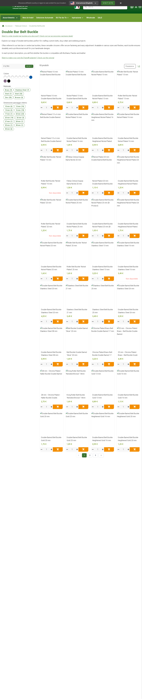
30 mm (8, 125)
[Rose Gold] (16, 77)
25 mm (9, 118)
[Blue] (30, 77)
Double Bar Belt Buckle (37, 26)
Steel (8, 94)
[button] (63, 18)
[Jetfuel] (27, 77)
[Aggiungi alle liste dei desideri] (60, 73)
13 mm (20, 106)
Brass (8, 90)
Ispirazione (76, 18)
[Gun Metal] (19, 77)
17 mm (8, 114)
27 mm (8, 121)
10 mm (8, 106)
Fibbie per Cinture (21, 26)
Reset (29, 66)
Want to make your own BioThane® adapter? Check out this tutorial (28, 58)
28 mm (19, 121)
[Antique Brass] (12, 77)
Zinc (8, 97)
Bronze (19, 97)
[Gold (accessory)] (8, 77)
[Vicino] (121, 3)
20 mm (20, 114)
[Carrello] (140, 7)
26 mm (20, 118)
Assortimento (9, 18)
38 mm (19, 125)
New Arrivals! (28, 18)
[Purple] (5, 81)
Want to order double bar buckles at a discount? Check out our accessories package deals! (37, 36)
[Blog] (132, 7)
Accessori (9, 26)
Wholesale (90, 18)
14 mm (8, 110)
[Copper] (23, 77)
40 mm (8, 129)
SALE (100, 18)
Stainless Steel (22, 90)
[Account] (136, 7)
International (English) (84, 3)
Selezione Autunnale (44, 18)
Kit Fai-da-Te (61, 18)
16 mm (20, 110)
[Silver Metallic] (5, 77)
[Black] (8, 81)
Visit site (108, 3)
